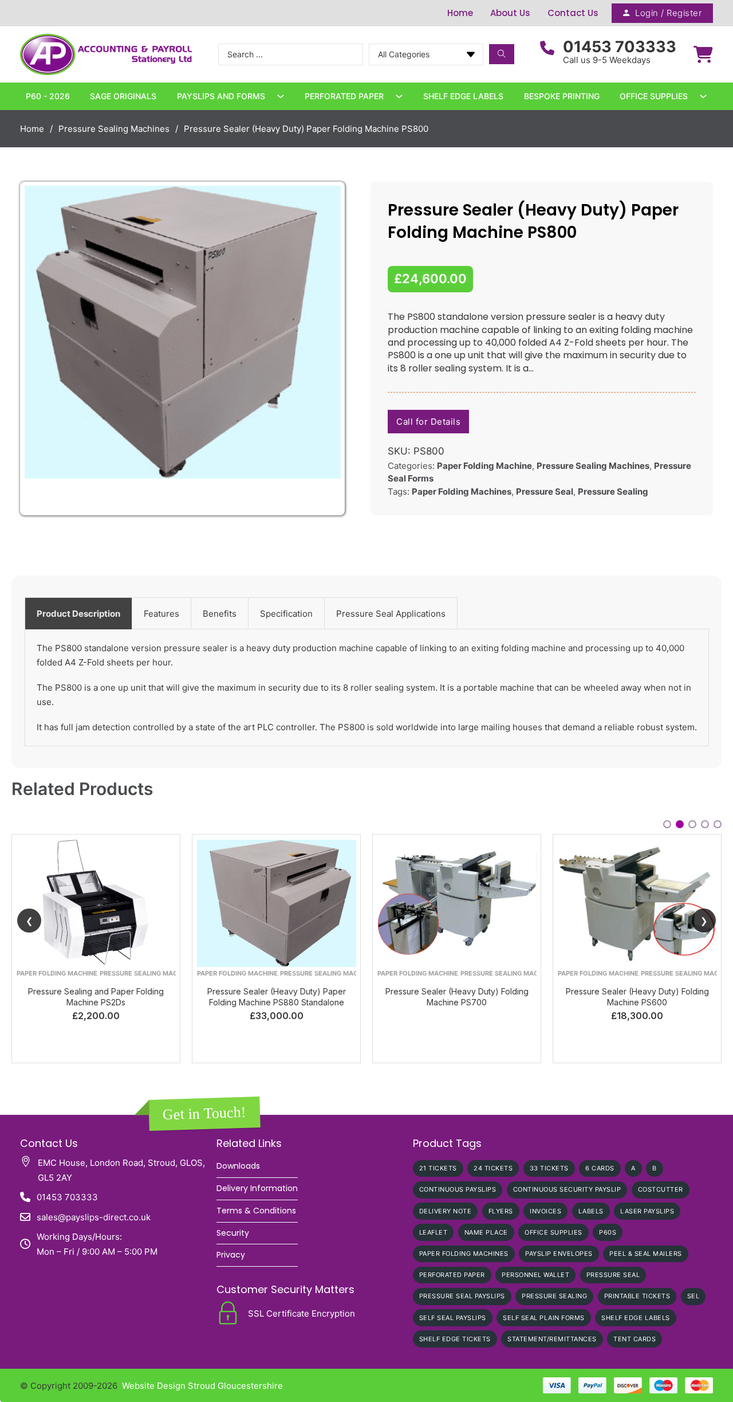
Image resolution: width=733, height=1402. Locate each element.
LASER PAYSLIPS (647, 1211)
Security (232, 1233)
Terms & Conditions (256, 1210)
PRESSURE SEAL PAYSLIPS (462, 1296)
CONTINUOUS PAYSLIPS (457, 1189)
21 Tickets (438, 1168)
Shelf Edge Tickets (455, 1339)
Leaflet (433, 1232)
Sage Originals (123, 96)
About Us (510, 13)
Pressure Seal (544, 491)
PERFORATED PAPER (452, 1275)
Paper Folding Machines (461, 491)
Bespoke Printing (562, 96)
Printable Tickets (637, 1296)
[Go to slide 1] (667, 824)
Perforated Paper (344, 96)
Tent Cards (634, 1339)
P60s (607, 1232)
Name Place (486, 1232)
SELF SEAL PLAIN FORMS (544, 1318)
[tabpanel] (366, 687)
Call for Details (428, 421)
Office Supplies (654, 96)
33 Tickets (549, 1168)
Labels (591, 1211)
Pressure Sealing (613, 491)
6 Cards (599, 1168)
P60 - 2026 (48, 96)
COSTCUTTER (660, 1189)
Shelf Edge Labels (463, 96)
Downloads (238, 1166)
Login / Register (668, 12)
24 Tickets (493, 1168)
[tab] (78, 613)
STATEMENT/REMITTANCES (552, 1339)
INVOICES (545, 1211)
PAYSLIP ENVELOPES (559, 1254)
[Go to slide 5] (718, 824)
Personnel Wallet (535, 1275)
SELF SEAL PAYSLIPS (452, 1318)
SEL (693, 1296)
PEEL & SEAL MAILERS (645, 1254)
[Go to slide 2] (680, 824)
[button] (325, 201)
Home (460, 13)
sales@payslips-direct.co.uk (94, 1217)
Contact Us (572, 13)
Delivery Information (257, 1188)
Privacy (230, 1254)
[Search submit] (501, 54)
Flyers (500, 1211)
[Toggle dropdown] (280, 96)
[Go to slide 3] (692, 824)
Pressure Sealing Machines (114, 128)
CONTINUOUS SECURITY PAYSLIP (567, 1189)
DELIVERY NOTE (445, 1211)
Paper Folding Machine (484, 465)
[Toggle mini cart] (703, 54)
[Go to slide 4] (705, 824)
